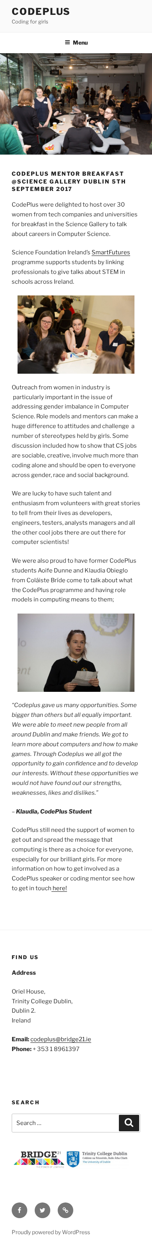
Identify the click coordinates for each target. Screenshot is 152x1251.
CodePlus (41, 11)
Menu (80, 42)
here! (59, 888)
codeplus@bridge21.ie (60, 1039)
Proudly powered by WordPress (51, 1232)
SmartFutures (111, 252)
